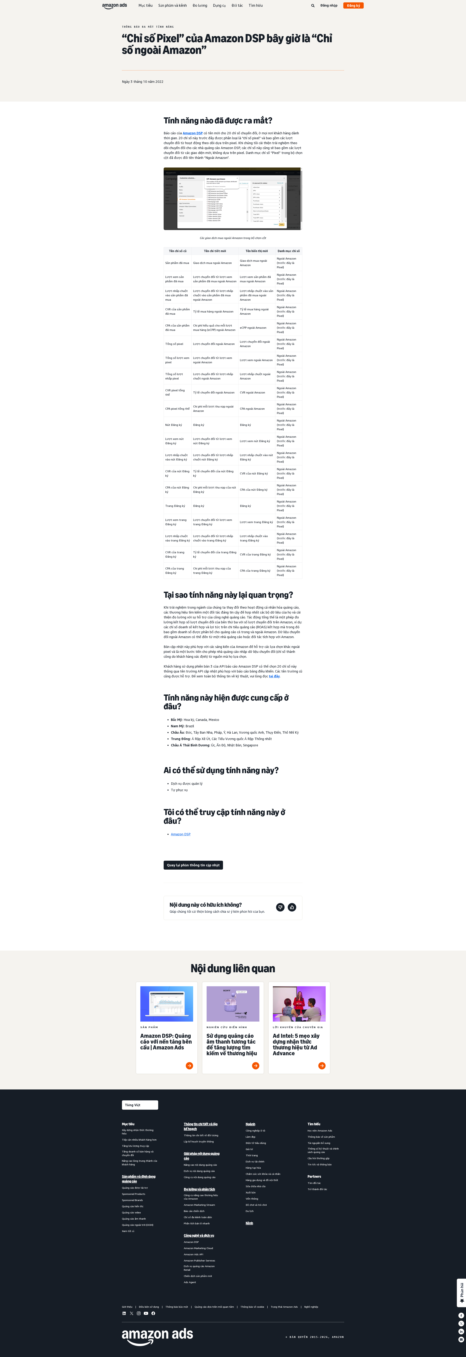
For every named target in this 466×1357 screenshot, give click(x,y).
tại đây (274, 676)
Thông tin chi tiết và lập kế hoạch (201, 1126)
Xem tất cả (128, 1231)
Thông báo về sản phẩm (321, 1136)
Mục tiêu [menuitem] (128, 1124)
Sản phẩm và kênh (172, 5)
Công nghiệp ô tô (255, 1130)
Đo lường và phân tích (199, 1189)
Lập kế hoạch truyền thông (199, 1141)
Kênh (249, 1223)
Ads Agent (190, 1282)
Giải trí (249, 1149)
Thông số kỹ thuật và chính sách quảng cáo (323, 1150)
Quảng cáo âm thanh (134, 1218)
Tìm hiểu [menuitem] (314, 1124)
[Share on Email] (461, 1339)
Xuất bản (251, 1192)
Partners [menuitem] (314, 1176)
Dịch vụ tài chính (255, 1161)
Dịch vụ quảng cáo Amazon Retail (199, 1268)
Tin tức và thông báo (320, 1164)
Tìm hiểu (256, 5)
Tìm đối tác (314, 1182)
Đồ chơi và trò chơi (256, 1204)
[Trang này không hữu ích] (280, 908)
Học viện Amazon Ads (320, 1130)
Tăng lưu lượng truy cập (135, 1145)
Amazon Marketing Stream (199, 1204)
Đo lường (200, 5)
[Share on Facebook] (461, 1315)
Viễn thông (252, 1198)
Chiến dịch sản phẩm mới (198, 1275)
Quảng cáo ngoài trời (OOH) (137, 1224)
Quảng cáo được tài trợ (135, 1187)
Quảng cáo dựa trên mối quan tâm (214, 1306)
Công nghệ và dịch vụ (199, 1235)
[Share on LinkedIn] (461, 1331)
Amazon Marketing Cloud (198, 1248)
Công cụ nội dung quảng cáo (200, 1177)
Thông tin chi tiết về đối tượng (201, 1135)
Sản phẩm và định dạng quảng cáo (138, 1178)
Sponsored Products (133, 1193)
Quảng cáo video (131, 1212)
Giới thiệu (127, 1306)
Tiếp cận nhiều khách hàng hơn (139, 1139)
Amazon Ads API (193, 1254)
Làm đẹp (250, 1136)
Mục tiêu (146, 5)
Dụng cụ (219, 5)
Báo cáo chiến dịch (194, 1210)
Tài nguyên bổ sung (319, 1142)
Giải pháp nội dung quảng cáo (202, 1155)
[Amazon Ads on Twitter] (131, 1313)
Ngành (250, 1124)
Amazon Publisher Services (199, 1260)
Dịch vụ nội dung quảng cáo (199, 1170)
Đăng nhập (328, 5)
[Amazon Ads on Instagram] (139, 1313)
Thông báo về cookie (252, 1306)
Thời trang (252, 1155)
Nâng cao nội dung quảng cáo (200, 1164)
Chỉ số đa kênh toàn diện (198, 1217)
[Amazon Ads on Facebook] (153, 1313)
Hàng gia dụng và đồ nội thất (262, 1180)
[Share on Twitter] (461, 1323)
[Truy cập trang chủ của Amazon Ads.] (157, 1337)
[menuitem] (140, 1203)
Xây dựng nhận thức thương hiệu (137, 1131)
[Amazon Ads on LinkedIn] (124, 1313)
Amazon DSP (193, 133)
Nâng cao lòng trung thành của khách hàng (139, 1162)
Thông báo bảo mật (176, 1306)
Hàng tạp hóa (253, 1167)
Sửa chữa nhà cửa (255, 1186)
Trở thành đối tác (317, 1189)
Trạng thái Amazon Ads (284, 1306)
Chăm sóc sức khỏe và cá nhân (263, 1173)
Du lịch (250, 1210)
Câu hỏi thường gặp (318, 1158)
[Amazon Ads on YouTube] (146, 1313)
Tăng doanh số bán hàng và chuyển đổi (137, 1153)
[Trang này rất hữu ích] (292, 908)
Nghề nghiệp (311, 1306)
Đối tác (237, 5)
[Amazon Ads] (111, 5)
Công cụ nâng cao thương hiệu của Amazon (201, 1197)
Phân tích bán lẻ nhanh (197, 1223)
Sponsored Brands (132, 1200)
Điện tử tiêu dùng (256, 1142)
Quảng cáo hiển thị (132, 1206)
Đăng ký (353, 5)
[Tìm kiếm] (313, 6)
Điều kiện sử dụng (149, 1306)
